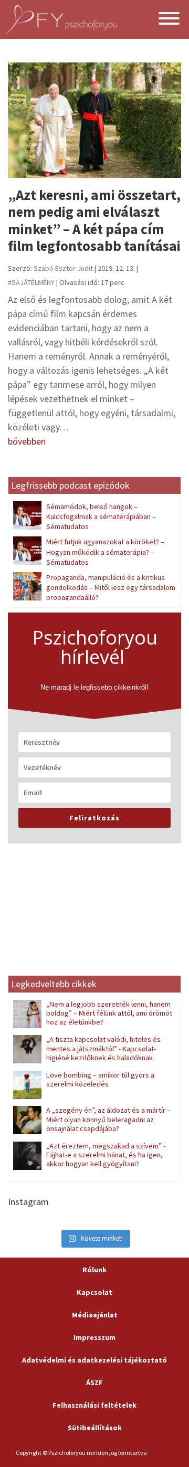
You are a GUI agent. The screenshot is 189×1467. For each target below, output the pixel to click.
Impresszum (95, 1337)
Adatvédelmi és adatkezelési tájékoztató (94, 1360)
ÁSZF (94, 1382)
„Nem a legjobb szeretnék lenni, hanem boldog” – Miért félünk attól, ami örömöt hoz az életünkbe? (109, 1013)
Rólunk (94, 1269)
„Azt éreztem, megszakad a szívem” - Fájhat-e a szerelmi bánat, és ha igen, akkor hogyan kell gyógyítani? (105, 1155)
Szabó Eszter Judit (63, 268)
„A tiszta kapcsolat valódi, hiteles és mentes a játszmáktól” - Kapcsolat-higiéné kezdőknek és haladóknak (103, 1048)
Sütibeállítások (95, 1427)
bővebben (27, 441)
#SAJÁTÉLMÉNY (31, 282)
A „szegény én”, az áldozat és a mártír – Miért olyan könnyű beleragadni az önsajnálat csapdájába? (108, 1119)
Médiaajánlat (95, 1315)
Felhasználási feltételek (94, 1405)
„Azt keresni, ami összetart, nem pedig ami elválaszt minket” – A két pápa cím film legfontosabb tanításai (94, 220)
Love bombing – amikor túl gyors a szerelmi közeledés (100, 1079)
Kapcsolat (94, 1292)
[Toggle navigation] (169, 19)
